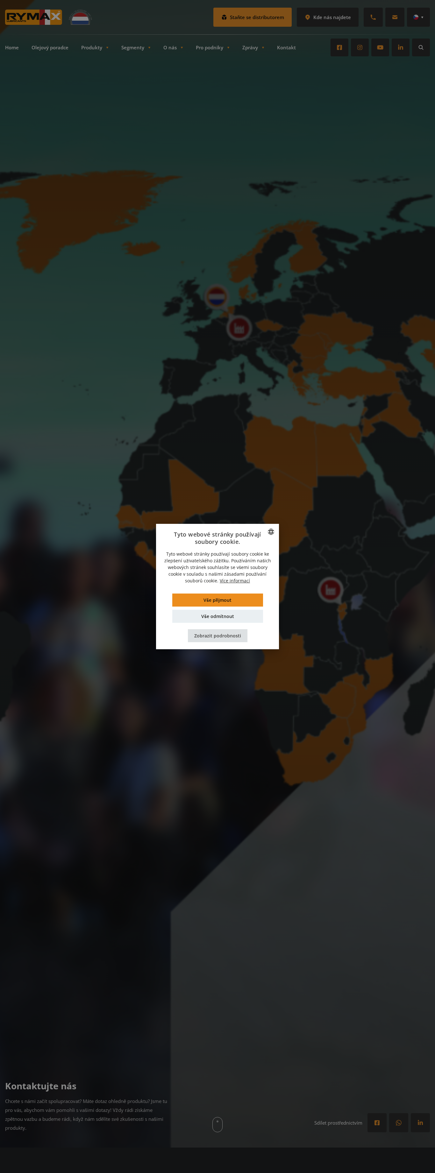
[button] (217, 635)
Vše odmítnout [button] (217, 616)
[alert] (217, 586)
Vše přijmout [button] (217, 600)
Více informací (235, 581)
